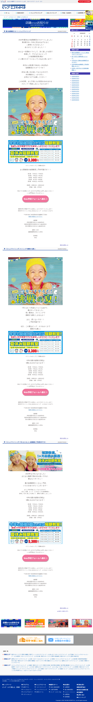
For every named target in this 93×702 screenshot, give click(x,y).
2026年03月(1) (75, 87)
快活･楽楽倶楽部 (55, 687)
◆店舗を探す (80, 684)
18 (77, 43)
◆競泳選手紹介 (81, 687)
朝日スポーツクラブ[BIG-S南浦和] (50, 656)
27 (84, 45)
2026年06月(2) (75, 80)
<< (74, 33)
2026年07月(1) (75, 78)
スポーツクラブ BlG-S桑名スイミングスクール (48, 660)
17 (74, 43)
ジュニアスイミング (41, 689)
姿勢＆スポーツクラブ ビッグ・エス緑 (21, 659)
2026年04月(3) (75, 85)
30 (72, 46)
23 (72, 45)
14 (87, 41)
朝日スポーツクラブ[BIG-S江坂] (41, 665)
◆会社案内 (66, 684)
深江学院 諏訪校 (65, 665)
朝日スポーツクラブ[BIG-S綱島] (19, 654)
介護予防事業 (54, 689)
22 (89, 43)
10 (74, 41)
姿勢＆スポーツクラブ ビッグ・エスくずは (46, 667)
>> (89, 33)
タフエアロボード (28, 692)
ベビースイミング (41, 687)
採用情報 (67, 696)
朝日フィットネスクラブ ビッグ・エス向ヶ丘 (41, 654)
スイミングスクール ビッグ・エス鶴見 (21, 665)
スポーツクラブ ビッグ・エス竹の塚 (30, 656)
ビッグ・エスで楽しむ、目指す (11, 687)
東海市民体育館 (82, 659)
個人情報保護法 (69, 689)
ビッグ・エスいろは (56, 692)
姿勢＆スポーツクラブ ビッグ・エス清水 (72, 660)
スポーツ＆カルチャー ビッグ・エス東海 (44, 659)
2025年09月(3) (75, 100)
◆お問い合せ (80, 695)
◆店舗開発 (80, 692)
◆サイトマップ (81, 697)
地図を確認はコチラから (35, 216)
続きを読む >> (64, 245)
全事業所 (67, 687)
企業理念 (67, 694)
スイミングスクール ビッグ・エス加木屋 (66, 659)
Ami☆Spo (14, 660)
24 (74, 45)
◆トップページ (6, 684)
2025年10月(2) (75, 97)
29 (89, 45)
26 (81, 45)
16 (72, 43)
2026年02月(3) (75, 89)
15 (89, 41)
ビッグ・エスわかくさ (10, 17)
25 (77, 45)
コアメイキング (27, 694)
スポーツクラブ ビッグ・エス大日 (25, 667)
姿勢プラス (26, 687)
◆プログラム (25, 684)
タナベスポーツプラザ (35, 670)
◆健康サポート (53, 684)
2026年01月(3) (75, 91)
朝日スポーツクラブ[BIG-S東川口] (69, 656)
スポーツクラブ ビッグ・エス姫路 (54, 668)
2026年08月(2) (75, 76)
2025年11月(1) (75, 95)
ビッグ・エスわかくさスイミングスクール (75, 668)
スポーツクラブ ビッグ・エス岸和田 (68, 667)
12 (81, 41)
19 (81, 43)
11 (77, 41)
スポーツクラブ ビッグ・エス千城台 (64, 654)
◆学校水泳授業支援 (82, 689)
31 (74, 46)
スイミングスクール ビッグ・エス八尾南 (33, 668)
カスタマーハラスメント (70, 692)
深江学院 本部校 (55, 665)
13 (84, 41)
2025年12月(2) (75, 93)
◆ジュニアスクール (40, 684)
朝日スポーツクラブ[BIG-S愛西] (26, 660)
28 (87, 45)
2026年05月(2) (75, 82)
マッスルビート (27, 689)
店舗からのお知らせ (22, 17)
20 (84, 43)
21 (87, 43)
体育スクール (39, 692)
